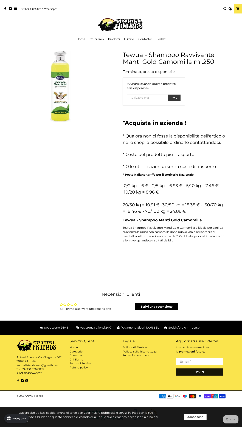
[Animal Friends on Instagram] (11, 9)
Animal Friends (34, 395)
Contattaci (145, 39)
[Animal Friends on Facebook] (6, 9)
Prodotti (114, 39)
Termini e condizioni (136, 355)
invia (199, 372)
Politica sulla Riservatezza (140, 351)
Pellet (161, 39)
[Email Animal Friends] (16, 9)
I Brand (129, 39)
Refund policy (79, 367)
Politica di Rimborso (136, 347)
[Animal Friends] (121, 25)
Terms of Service (80, 363)
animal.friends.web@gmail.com (37, 365)
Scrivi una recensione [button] (157, 306)
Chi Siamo (97, 39)
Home (81, 39)
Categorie (76, 351)
